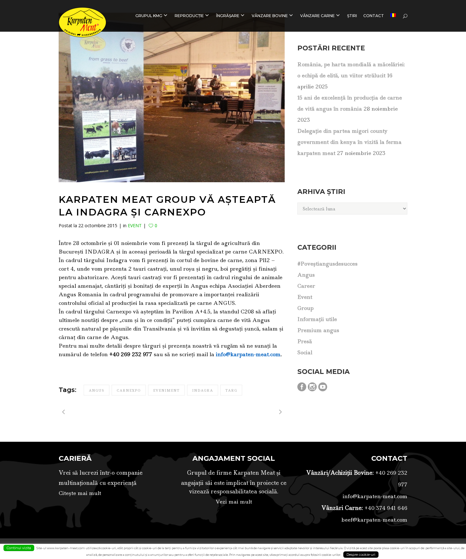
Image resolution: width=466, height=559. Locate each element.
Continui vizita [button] (19, 548)
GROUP (305, 308)
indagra (202, 390)
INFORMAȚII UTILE (317, 319)
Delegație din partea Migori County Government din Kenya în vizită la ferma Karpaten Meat (349, 142)
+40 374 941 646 (385, 507)
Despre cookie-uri (360, 554)
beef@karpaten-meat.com (374, 519)
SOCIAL (304, 352)
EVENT (135, 225)
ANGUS (306, 274)
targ (231, 390)
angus (96, 390)
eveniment (166, 390)
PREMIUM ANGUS (318, 330)
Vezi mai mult (234, 501)
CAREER (306, 285)
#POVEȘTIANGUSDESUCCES (327, 263)
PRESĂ (304, 341)
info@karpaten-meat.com (375, 496)
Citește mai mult (80, 493)
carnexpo (129, 390)
